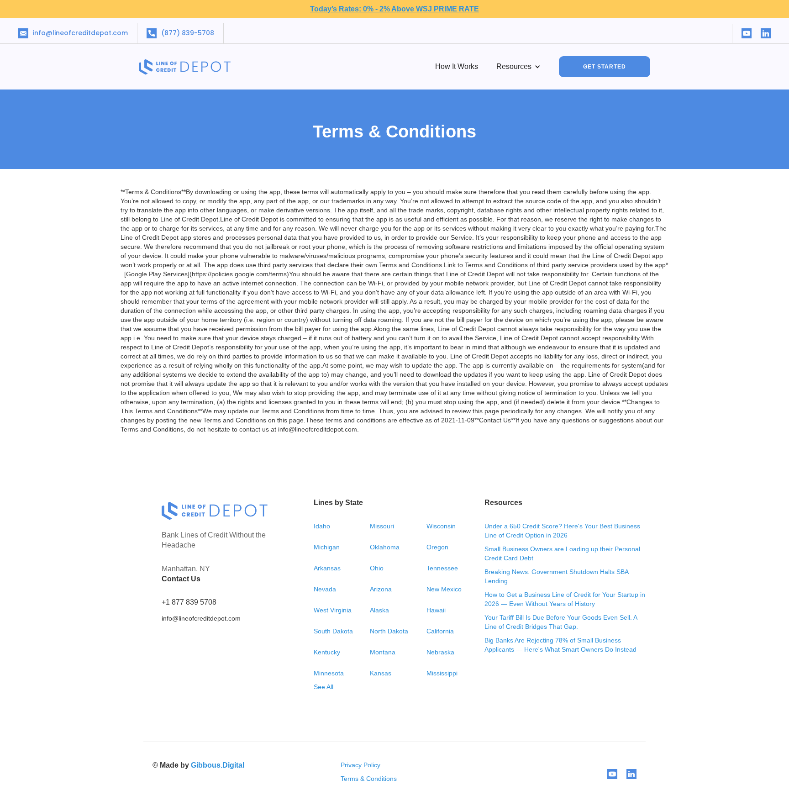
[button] (518, 66)
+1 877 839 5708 (189, 602)
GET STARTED (604, 66)
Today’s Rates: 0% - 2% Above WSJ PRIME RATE (394, 9)
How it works (456, 66)
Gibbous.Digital (217, 765)
